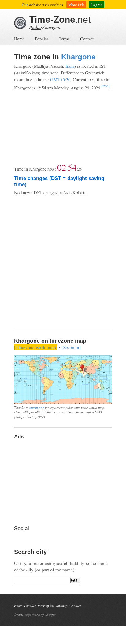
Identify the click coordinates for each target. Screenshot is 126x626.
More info (76, 4)
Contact (87, 39)
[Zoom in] (71, 347)
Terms (64, 39)
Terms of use (45, 605)
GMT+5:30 (60, 79)
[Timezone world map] (35, 347)
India (36, 27)
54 (72, 167)
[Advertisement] (63, 127)
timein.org (36, 407)
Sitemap (62, 605)
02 (61, 167)
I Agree (96, 4)
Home (19, 39)
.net (60, 19)
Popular (41, 39)
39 (80, 169)
